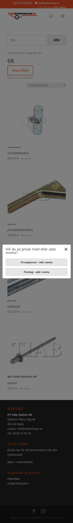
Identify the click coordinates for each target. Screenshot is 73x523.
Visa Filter (20, 70)
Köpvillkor (13, 479)
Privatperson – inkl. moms (36, 262)
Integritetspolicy (17, 483)
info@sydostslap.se (29, 428)
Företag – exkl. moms (36, 272)
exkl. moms (59, 7)
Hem (10, 53)
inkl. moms (44, 7)
